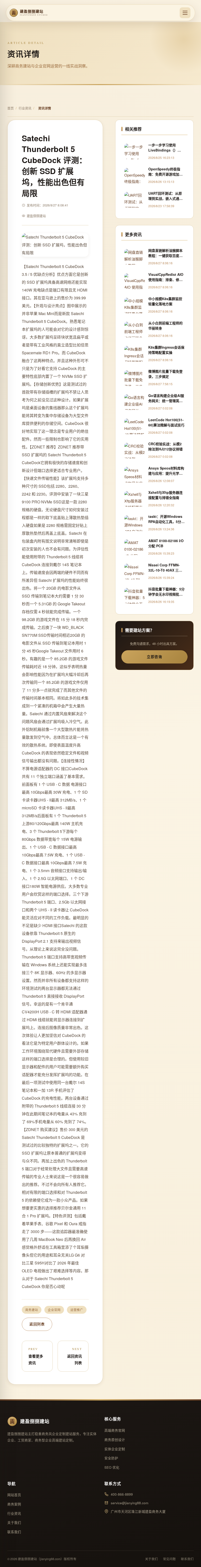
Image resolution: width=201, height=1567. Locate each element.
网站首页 (14, 1494)
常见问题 (169, 1559)
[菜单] (185, 12)
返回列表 (37, 1324)
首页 (10, 108)
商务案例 (14, 1504)
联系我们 (14, 1531)
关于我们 (14, 1522)
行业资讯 (25, 108)
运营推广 (76, 1310)
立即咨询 (154, 656)
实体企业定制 (114, 1449)
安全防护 (111, 1458)
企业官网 (54, 1310)
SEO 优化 (111, 1467)
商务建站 (31, 1310)
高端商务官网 (114, 1430)
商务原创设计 (114, 1439)
